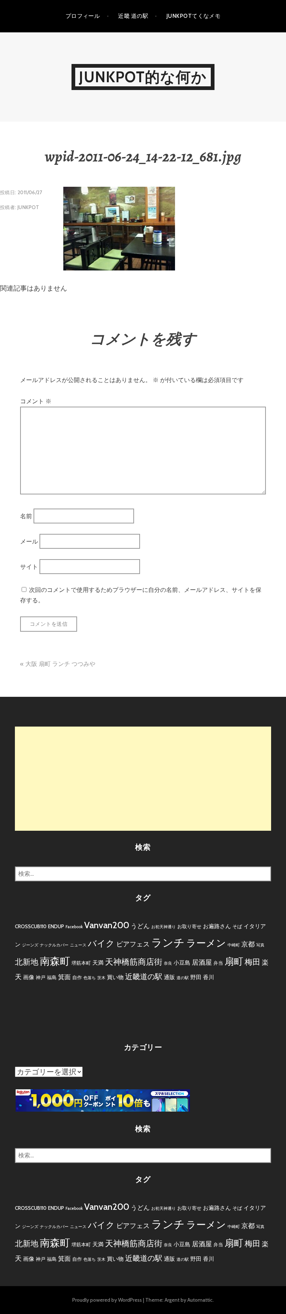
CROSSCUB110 (31, 926)
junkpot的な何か (143, 77)
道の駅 (183, 977)
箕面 (64, 977)
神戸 (40, 977)
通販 (169, 977)
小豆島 (182, 962)
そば (237, 926)
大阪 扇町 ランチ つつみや (60, 663)
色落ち (89, 977)
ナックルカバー (54, 945)
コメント (35, 401)
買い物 (115, 977)
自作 (77, 977)
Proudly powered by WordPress (107, 1300)
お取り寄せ (189, 926)
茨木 (101, 977)
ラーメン (206, 943)
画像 (28, 977)
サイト (29, 566)
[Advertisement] (143, 779)
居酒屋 (202, 962)
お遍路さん (217, 926)
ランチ (168, 942)
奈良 (168, 963)
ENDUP (56, 926)
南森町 (55, 961)
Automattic (200, 1300)
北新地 (26, 962)
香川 (208, 977)
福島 (52, 977)
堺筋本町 (81, 963)
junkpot (28, 207)
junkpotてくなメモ (193, 16)
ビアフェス (133, 944)
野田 (195, 977)
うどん (140, 926)
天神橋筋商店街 (133, 962)
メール (29, 541)
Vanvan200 (106, 925)
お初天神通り (163, 926)
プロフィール (83, 16)
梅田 (252, 962)
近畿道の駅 (143, 976)
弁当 (218, 963)
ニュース (78, 945)
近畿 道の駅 (133, 16)
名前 (26, 515)
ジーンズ (30, 945)
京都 (248, 944)
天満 (98, 962)
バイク (101, 943)
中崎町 (234, 945)
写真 (260, 945)
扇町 (234, 961)
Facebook (74, 926)
